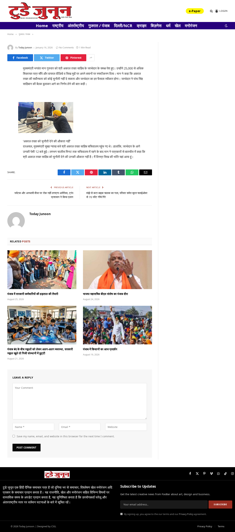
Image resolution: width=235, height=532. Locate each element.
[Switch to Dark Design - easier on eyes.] (226, 25)
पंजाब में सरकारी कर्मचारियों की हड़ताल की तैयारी (32, 294)
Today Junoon (25, 47)
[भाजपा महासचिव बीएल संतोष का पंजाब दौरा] (117, 269)
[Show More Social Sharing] (91, 57)
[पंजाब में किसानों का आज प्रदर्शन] (117, 325)
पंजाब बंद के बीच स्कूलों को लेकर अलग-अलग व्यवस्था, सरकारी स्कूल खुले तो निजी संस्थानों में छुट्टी (40, 351)
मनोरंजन (191, 25)
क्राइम (141, 25)
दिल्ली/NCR (123, 25)
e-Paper (194, 11)
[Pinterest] (11, 106)
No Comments (66, 47)
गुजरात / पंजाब (99, 25)
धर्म (168, 25)
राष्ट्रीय (57, 25)
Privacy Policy (186, 514)
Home (42, 25)
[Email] (11, 115)
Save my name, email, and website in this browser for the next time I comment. (66, 436)
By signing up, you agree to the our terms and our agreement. (165, 514)
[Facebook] (11, 78)
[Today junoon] (39, 11)
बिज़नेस (156, 25)
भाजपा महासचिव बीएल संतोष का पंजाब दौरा (105, 294)
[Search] (211, 11)
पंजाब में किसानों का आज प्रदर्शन (100, 349)
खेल (177, 25)
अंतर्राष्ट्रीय (76, 25)
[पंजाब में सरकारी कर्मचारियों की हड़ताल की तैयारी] (41, 269)
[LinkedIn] (11, 96)
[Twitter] (11, 87)
